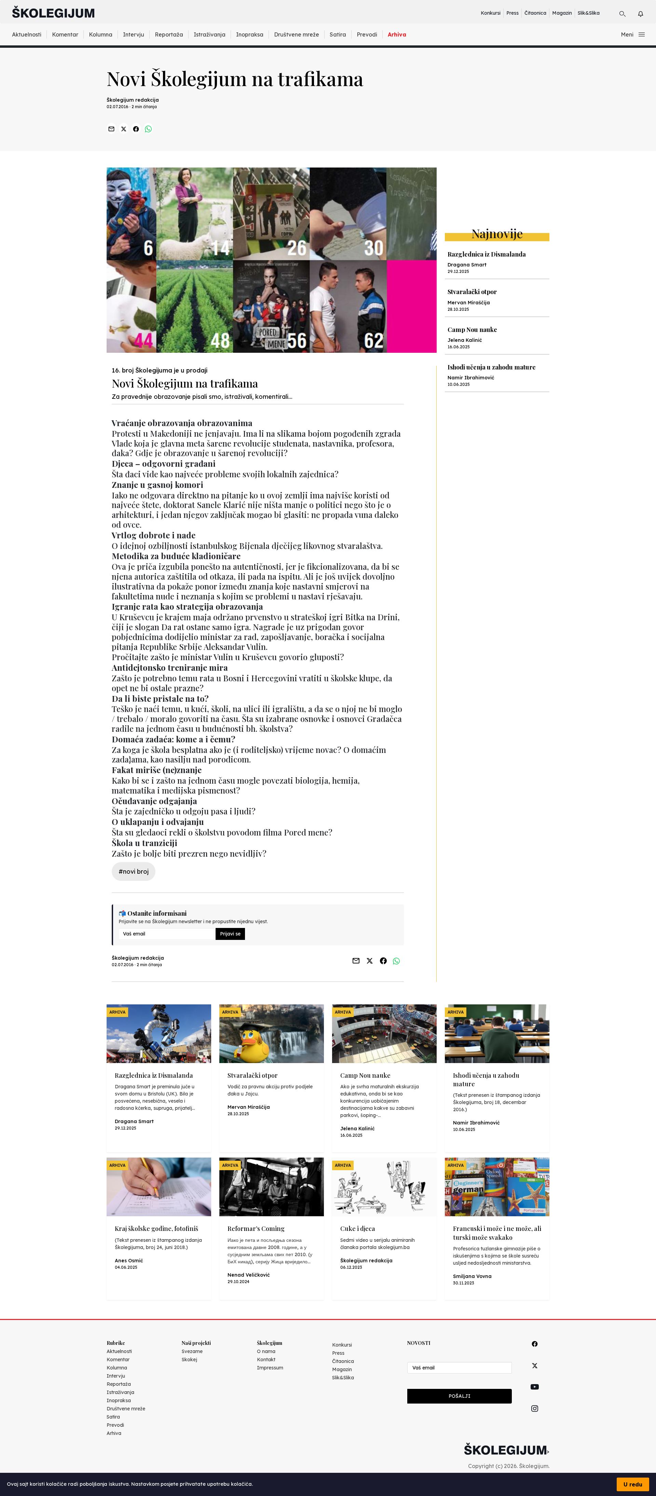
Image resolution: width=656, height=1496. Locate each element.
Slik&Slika (589, 13)
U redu (633, 1484)
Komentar (65, 34)
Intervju (133, 34)
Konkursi (491, 13)
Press (512, 13)
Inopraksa (249, 34)
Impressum (270, 1368)
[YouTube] (534, 1394)
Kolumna (100, 34)
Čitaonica (535, 13)
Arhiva (397, 34)
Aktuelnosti (26, 34)
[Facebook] (534, 1351)
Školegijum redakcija (133, 100)
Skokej (189, 1359)
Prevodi (367, 34)
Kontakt (266, 1359)
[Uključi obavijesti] (647, 13)
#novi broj (134, 871)
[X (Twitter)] (534, 1373)
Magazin (562, 13)
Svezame (192, 1351)
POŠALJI (459, 1396)
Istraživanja (210, 34)
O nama (266, 1351)
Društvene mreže (296, 34)
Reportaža (169, 34)
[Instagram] (534, 1416)
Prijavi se (230, 934)
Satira (338, 34)
